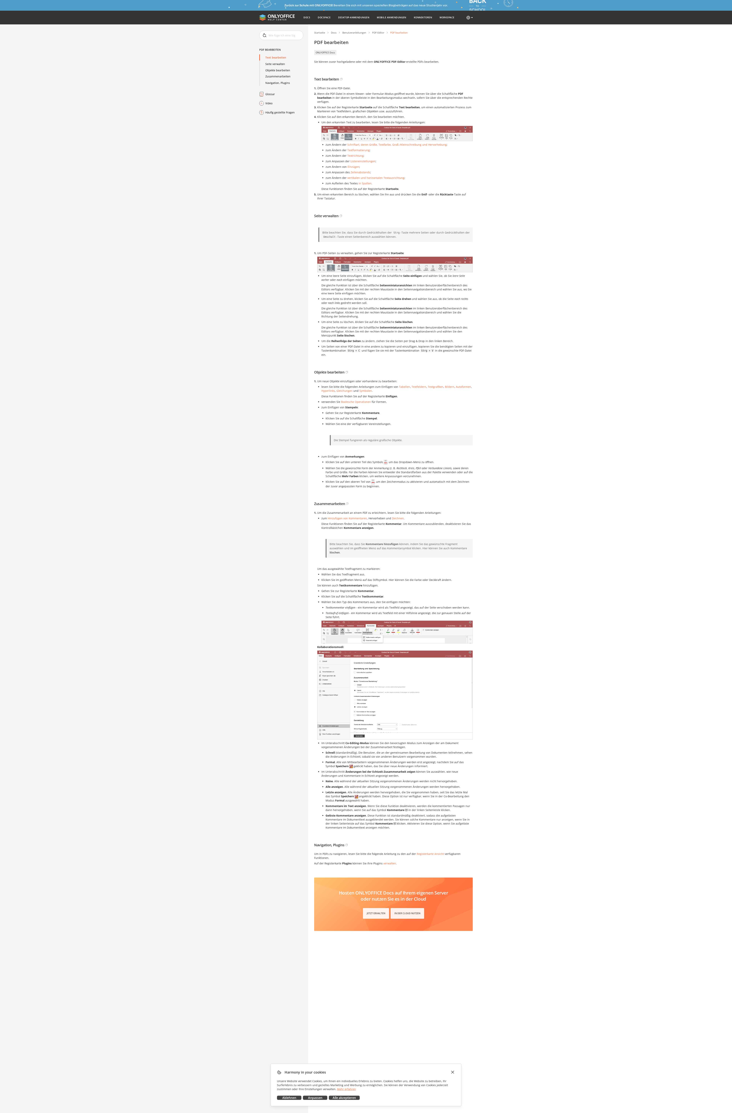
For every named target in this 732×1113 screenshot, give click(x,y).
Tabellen (404, 387)
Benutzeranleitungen (354, 32)
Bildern (449, 387)
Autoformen (463, 387)
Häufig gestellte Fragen (280, 112)
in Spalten (365, 183)
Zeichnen (398, 518)
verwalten (389, 863)
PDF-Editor (378, 32)
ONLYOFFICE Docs (325, 52)
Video (268, 103)
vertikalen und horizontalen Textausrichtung (375, 178)
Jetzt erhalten (376, 913)
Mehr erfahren (346, 1089)
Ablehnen (289, 1098)
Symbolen (365, 391)
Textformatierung (358, 150)
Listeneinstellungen (363, 161)
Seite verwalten (275, 64)
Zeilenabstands (360, 172)
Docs (333, 32)
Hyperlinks (328, 391)
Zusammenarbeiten (278, 76)
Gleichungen (344, 391)
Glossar (270, 94)
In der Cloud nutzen (407, 913)
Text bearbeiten (275, 57)
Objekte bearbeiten (277, 70)
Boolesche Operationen (356, 402)
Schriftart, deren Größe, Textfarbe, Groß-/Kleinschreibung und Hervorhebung (397, 144)
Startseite (319, 32)
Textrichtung (355, 155)
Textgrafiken (435, 387)
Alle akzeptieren (344, 1098)
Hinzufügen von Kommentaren (347, 518)
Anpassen (315, 1098)
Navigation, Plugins (277, 82)
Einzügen (353, 167)
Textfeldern (419, 387)
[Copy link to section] (341, 79)
